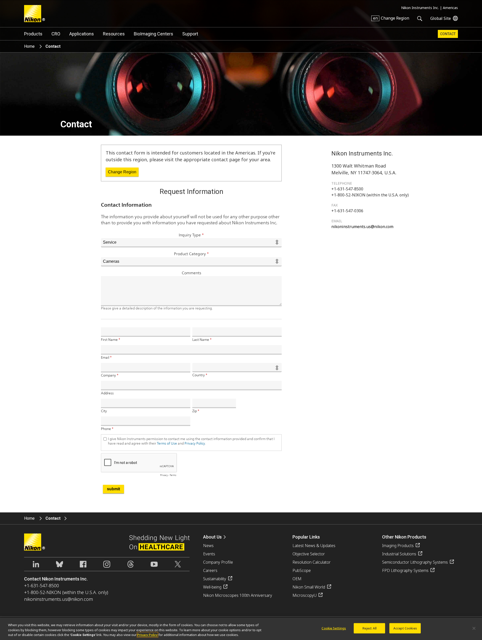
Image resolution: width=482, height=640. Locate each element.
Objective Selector (308, 554)
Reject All (370, 628)
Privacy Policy (147, 634)
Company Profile (218, 562)
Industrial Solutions (399, 554)
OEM (297, 578)
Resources (114, 33)
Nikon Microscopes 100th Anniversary (237, 595)
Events (209, 554)
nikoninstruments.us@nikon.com (362, 226)
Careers (210, 570)
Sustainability (214, 578)
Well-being (212, 587)
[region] (241, 629)
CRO (55, 33)
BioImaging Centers (153, 33)
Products (33, 33)
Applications (81, 33)
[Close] (473, 628)
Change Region (122, 172)
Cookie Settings (334, 628)
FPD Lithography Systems (405, 570)
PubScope (301, 570)
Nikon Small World (308, 587)
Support (190, 33)
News (208, 545)
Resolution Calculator (311, 562)
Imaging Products (398, 545)
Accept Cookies (405, 628)
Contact (448, 34)
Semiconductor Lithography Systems (415, 562)
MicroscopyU (304, 595)
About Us (212, 537)
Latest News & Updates (313, 545)
